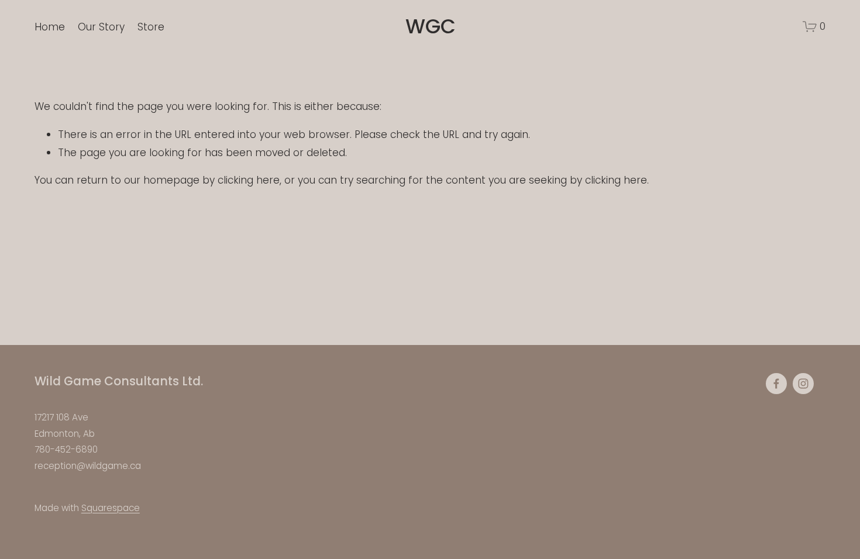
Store (150, 27)
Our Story (101, 27)
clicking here (249, 180)
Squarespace (110, 508)
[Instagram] (803, 383)
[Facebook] (776, 383)
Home (50, 27)
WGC (430, 26)
